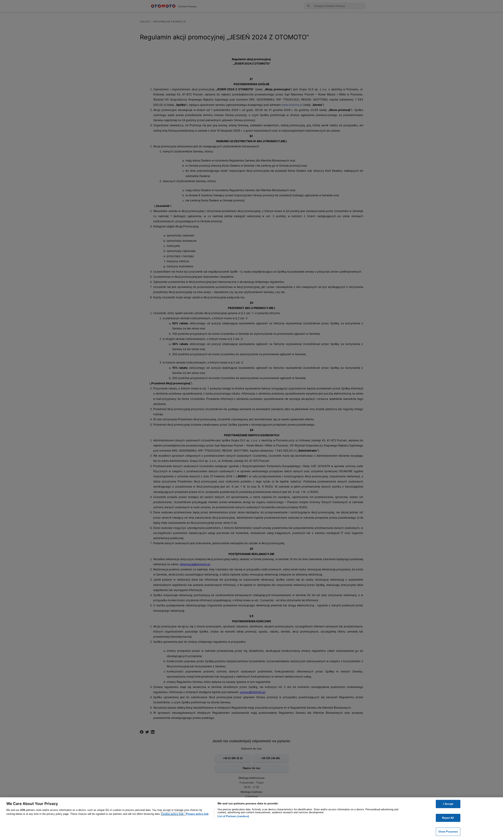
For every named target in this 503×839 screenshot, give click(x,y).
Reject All (448, 817)
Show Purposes (448, 831)
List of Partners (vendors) (233, 816)
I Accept (448, 803)
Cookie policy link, (173, 813)
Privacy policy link (197, 813)
